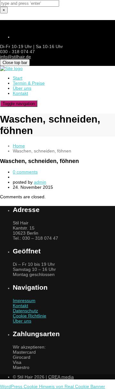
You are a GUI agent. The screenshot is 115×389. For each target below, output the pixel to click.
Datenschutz (25, 310)
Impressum (24, 300)
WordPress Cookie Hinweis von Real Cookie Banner (52, 386)
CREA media (61, 376)
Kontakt (20, 305)
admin (40, 182)
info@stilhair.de (15, 56)
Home (19, 145)
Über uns (22, 320)
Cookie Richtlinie (29, 315)
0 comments (25, 171)
